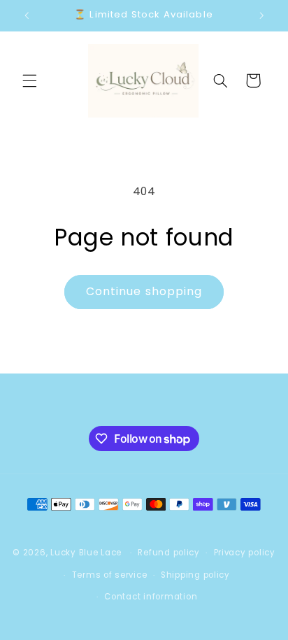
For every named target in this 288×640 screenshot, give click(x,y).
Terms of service (109, 575)
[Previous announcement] (26, 15)
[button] (29, 80)
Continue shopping (144, 291)
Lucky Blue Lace (86, 552)
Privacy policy (244, 552)
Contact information (150, 596)
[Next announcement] (261, 15)
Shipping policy (195, 575)
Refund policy (169, 552)
